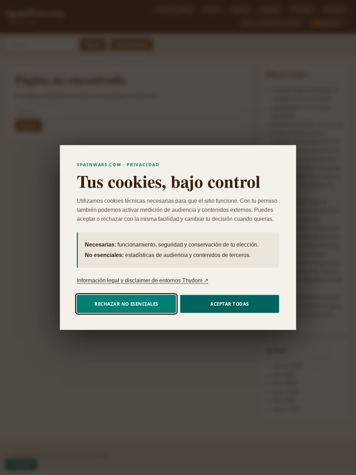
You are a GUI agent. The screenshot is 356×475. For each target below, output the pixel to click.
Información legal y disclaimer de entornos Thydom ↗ (142, 280)
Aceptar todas (229, 304)
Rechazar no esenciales (126, 304)
